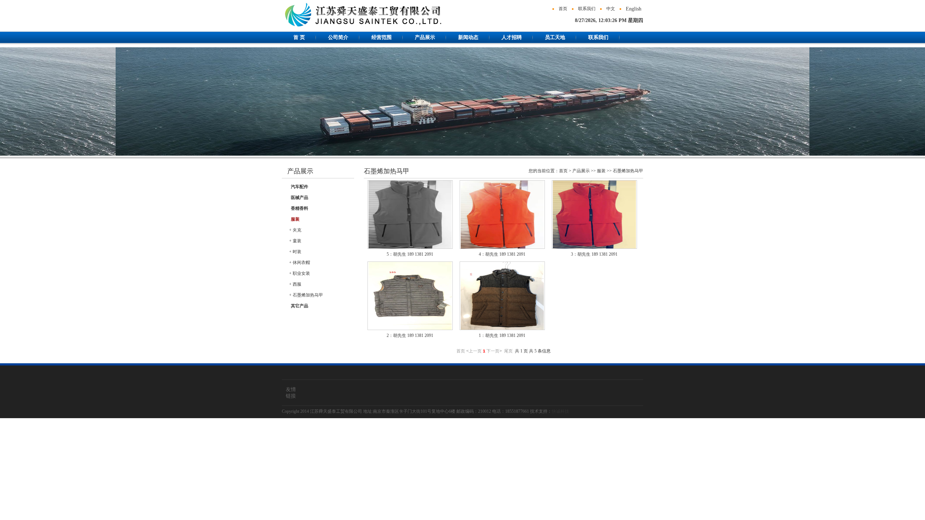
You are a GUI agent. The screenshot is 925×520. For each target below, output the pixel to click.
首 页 (299, 37)
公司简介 (338, 37)
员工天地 (555, 37)
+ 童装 (295, 240)
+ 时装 (295, 251)
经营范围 (381, 37)
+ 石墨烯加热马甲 (306, 295)
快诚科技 (560, 411)
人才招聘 (512, 37)
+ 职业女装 (299, 273)
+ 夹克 (295, 230)
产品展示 (425, 37)
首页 (563, 8)
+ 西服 (295, 284)
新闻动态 (468, 37)
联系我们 (586, 8)
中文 (610, 8)
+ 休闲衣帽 (299, 262)
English (633, 9)
